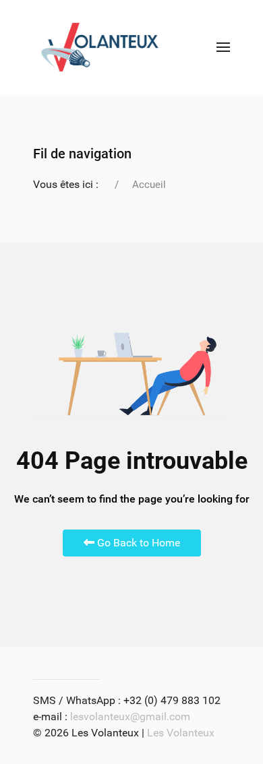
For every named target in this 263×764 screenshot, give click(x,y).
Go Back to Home (137, 542)
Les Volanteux (180, 732)
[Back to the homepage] (100, 47)
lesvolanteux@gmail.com (130, 716)
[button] (223, 47)
